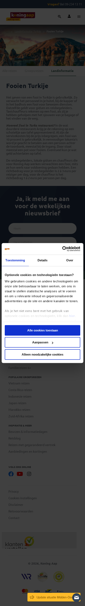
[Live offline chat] (76, 597)
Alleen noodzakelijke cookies (42, 354)
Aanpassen (40, 342)
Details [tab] (43, 260)
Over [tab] (69, 260)
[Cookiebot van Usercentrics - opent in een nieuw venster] (62, 248)
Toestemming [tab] (15, 260)
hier (72, 316)
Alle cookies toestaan (42, 330)
